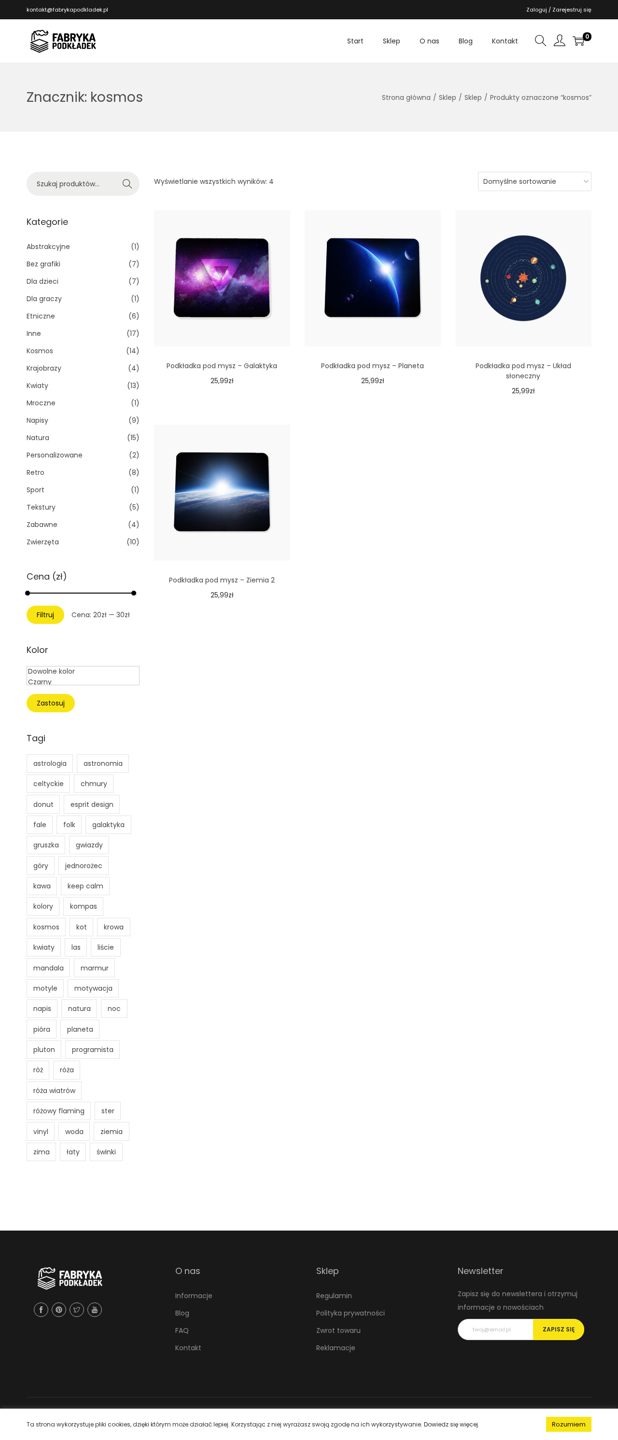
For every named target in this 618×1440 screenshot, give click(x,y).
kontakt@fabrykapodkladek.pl (67, 10)
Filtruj (45, 615)
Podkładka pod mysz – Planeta (372, 366)
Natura (38, 438)
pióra (41, 1029)
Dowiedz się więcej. (451, 1424)
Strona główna (406, 97)
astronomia (103, 763)
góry (40, 866)
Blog (182, 1313)
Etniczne (41, 316)
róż (38, 1070)
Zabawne (42, 524)
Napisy (37, 420)
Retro (35, 472)
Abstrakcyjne (48, 246)
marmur (95, 968)
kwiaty (44, 947)
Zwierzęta (43, 542)
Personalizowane (55, 455)
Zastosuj (51, 703)
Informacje (193, 1296)
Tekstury (41, 507)
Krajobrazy (44, 368)
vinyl (40, 1131)
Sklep (447, 97)
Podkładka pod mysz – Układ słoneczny (523, 371)
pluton (44, 1049)
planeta (80, 1029)
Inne (34, 333)
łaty (73, 1152)
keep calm (85, 886)
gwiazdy (89, 845)
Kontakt (188, 1348)
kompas (83, 906)
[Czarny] (83, 682)
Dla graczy (44, 299)
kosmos (46, 927)
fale (39, 825)
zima (41, 1152)
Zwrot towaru (338, 1330)
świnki (106, 1152)
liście (106, 947)
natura (79, 1008)
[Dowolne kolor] (83, 671)
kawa (42, 886)
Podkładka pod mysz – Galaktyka (222, 366)
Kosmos (40, 351)
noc (114, 1008)
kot (81, 927)
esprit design (91, 804)
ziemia (111, 1131)
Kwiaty (37, 385)
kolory (43, 906)
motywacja (93, 988)
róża (67, 1070)
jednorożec (83, 866)
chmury (94, 784)
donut (43, 804)
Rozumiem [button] (569, 1424)
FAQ (182, 1330)
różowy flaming (58, 1111)
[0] (578, 41)
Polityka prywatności (350, 1313)
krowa (114, 927)
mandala (48, 968)
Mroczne (41, 403)
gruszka (46, 845)
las (76, 947)
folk (69, 825)
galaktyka (108, 825)
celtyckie (48, 784)
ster (107, 1111)
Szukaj (127, 184)
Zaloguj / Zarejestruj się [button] (558, 10)
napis (42, 1008)
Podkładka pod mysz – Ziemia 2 (222, 580)
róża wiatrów (54, 1090)
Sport (35, 490)
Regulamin (334, 1296)
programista (92, 1049)
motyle (45, 988)
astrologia (50, 763)
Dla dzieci (42, 281)
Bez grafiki (43, 264)
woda (74, 1131)
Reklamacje (335, 1348)
